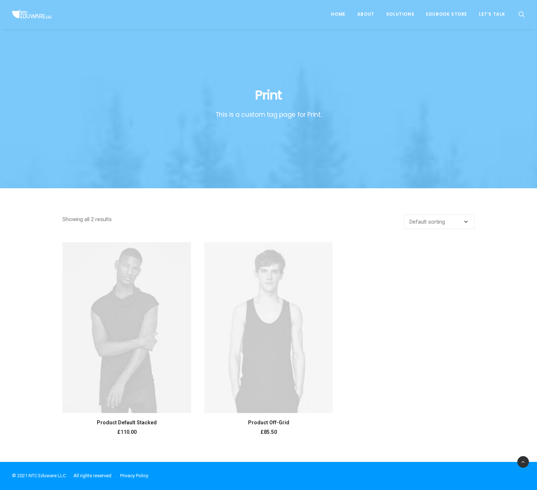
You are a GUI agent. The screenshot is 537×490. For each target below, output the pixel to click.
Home (338, 14)
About (365, 14)
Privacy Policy (134, 475)
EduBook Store (446, 14)
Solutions (400, 14)
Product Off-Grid (268, 422)
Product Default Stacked (127, 422)
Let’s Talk (492, 14)
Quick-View (182, 251)
